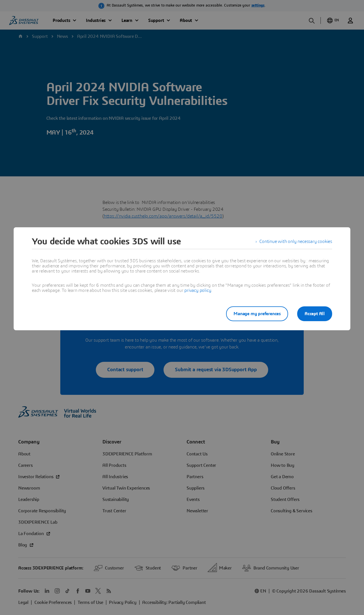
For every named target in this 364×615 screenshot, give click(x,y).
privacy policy (197, 290)
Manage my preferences (257, 313)
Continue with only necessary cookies (295, 241)
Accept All (315, 313)
